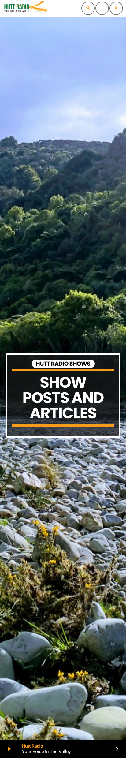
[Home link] (25, 8)
